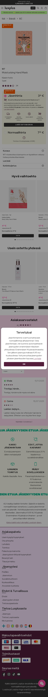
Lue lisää (37, 358)
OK (24, 364)
